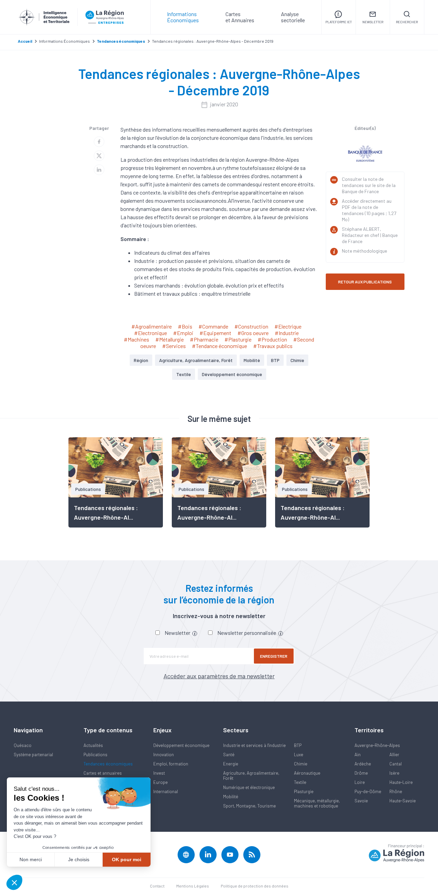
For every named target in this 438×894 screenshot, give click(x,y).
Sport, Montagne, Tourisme (249, 806)
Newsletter (178, 632)
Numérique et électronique (249, 787)
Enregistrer (273, 656)
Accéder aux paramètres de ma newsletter (219, 676)
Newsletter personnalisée (247, 632)
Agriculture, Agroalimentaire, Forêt (196, 360)
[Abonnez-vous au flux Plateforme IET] (251, 854)
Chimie (297, 360)
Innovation (163, 754)
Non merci (31, 859)
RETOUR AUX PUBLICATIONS (365, 281)
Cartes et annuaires (102, 773)
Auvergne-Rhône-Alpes (377, 745)
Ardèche (363, 763)
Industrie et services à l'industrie (254, 745)
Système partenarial (33, 754)
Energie (230, 763)
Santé (228, 754)
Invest (159, 773)
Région (141, 360)
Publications (95, 754)
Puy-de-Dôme (368, 791)
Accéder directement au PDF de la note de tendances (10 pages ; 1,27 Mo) (369, 210)
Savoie (361, 800)
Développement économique (232, 374)
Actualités (93, 745)
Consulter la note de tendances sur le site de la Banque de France (369, 185)
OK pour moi (126, 859)
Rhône (395, 791)
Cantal (395, 763)
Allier (394, 754)
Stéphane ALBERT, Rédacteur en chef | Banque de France (370, 235)
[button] (14, 882)
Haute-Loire (401, 782)
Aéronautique (307, 773)
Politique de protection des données (254, 885)
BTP (275, 360)
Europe (160, 782)
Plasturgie (303, 791)
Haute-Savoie (402, 800)
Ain (358, 754)
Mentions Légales (192, 885)
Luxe (298, 754)
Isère (394, 773)
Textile (183, 374)
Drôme (361, 773)
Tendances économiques (108, 763)
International (165, 791)
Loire (360, 782)
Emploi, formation (170, 763)
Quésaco (22, 745)
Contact (157, 885)
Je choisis (78, 859)
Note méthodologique (364, 251)
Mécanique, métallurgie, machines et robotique (317, 803)
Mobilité (252, 360)
